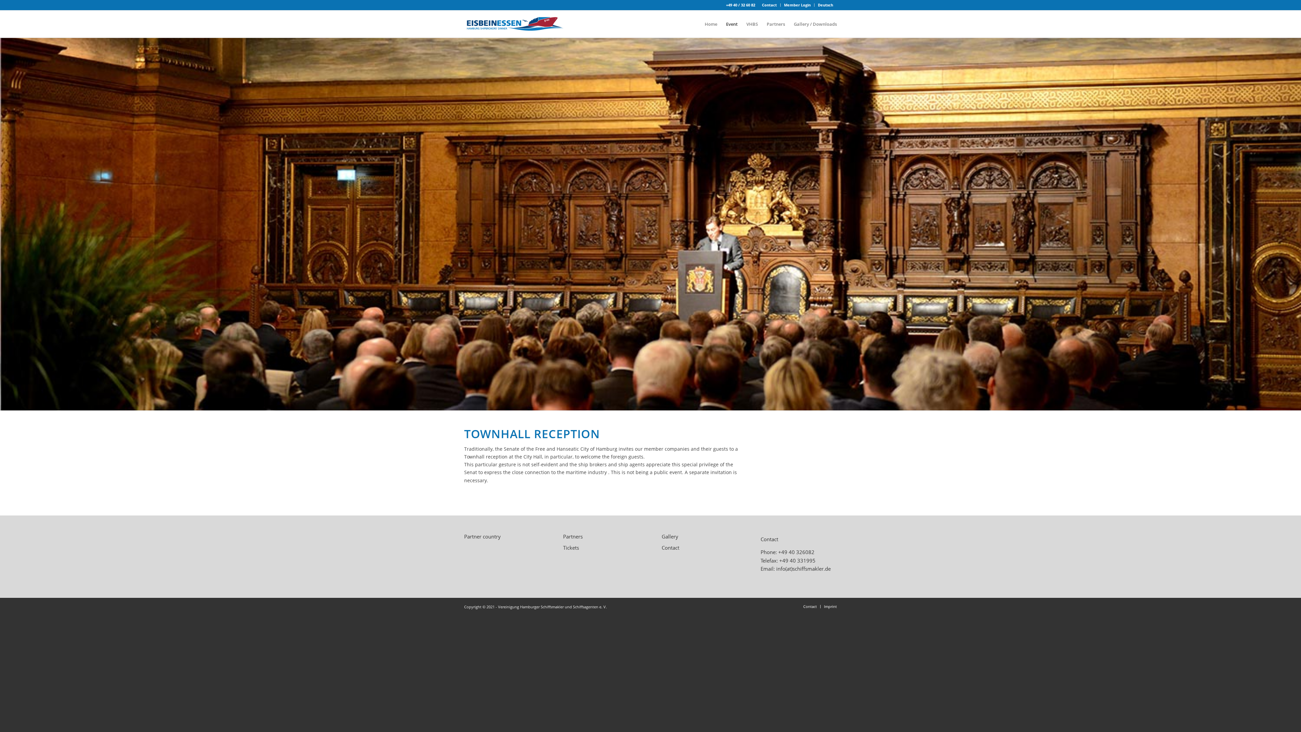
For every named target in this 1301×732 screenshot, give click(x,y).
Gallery (670, 536)
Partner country (482, 536)
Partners (573, 536)
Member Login (797, 4)
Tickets (571, 547)
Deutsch (825, 4)
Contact (769, 4)
